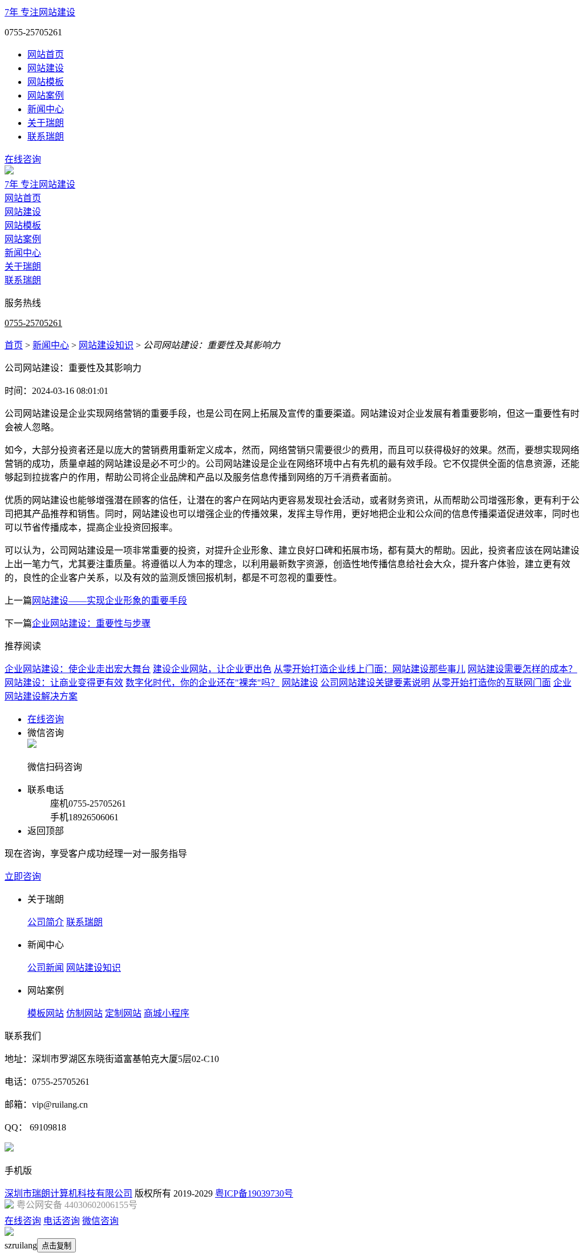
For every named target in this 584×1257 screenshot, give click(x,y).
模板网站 (45, 1013)
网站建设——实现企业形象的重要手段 (109, 600)
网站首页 (45, 54)
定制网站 (123, 1013)
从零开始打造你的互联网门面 (491, 683)
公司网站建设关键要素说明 (375, 683)
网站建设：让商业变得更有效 (64, 683)
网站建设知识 (106, 345)
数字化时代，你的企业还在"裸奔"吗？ (202, 683)
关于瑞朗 (45, 123)
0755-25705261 (33, 323)
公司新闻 (45, 968)
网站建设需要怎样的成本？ (522, 669)
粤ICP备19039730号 (254, 1193)
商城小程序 (166, 1013)
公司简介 (45, 922)
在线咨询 (23, 159)
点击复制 (56, 1246)
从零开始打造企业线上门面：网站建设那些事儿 (369, 669)
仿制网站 (84, 1013)
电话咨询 (61, 1221)
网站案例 (45, 95)
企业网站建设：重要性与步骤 (91, 623)
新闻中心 (45, 109)
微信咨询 (100, 1221)
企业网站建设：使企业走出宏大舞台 (78, 669)
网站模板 (45, 82)
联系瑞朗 (45, 136)
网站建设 (45, 68)
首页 (14, 345)
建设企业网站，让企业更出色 (212, 669)
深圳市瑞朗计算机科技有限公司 (68, 1193)
